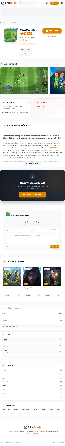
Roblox (32, 413)
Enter (55, 3)
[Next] (62, 283)
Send (53, 246)
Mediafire (16, 409)
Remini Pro (5, 413)
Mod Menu (43, 409)
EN (39, 3)
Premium (51, 409)
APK (55, 148)
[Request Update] (25, 54)
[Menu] (62, 3)
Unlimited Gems (15, 413)
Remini (58, 409)
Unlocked (35, 409)
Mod (9, 409)
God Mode (24, 413)
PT (36, 3)
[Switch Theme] (47, 3)
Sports (9, 22)
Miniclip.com (26, 40)
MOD (52, 148)
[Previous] (3, 283)
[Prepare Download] (60, 340)
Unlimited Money (25, 409)
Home (3, 22)
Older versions (31, 357)
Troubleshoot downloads (57, 442)
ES (42, 3)
